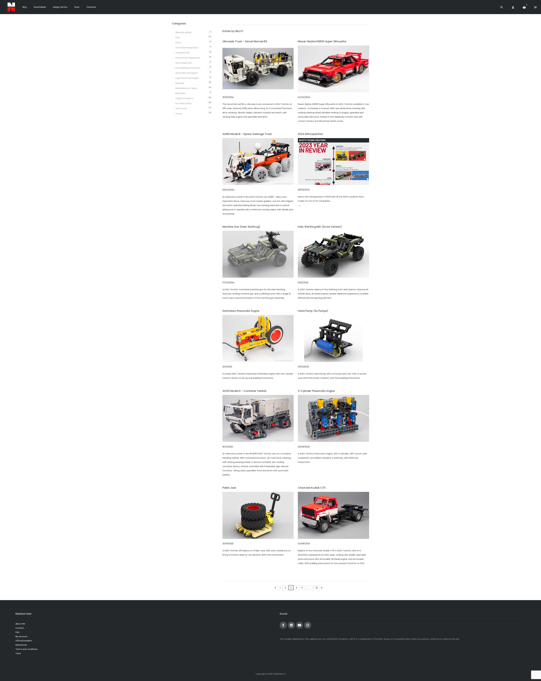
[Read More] (299, 206)
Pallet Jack (229, 487)
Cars (177, 37)
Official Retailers (23, 640)
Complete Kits (182, 52)
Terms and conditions (26, 649)
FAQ (17, 632)
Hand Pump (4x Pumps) (313, 311)
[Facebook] (283, 625)
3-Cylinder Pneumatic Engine (316, 391)
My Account (21, 636)
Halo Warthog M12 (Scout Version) (320, 226)
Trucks (178, 113)
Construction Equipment (187, 57)
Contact (19, 628)
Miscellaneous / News (186, 88)
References (21, 645)
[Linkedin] (291, 625)
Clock (178, 42)
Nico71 (239, 31)
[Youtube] (299, 625)
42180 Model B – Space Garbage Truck (247, 134)
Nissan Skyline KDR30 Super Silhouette (322, 41)
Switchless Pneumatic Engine (240, 311)
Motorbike (180, 93)
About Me (20, 623)
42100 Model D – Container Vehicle (244, 391)
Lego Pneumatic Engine (187, 78)
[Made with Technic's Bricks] (11, 7)
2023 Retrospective (310, 134)
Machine (179, 83)
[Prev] (275, 588)
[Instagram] (307, 625)
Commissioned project (186, 47)
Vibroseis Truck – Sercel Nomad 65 (244, 41)
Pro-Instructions (183, 103)
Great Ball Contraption (186, 73)
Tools (18, 653)
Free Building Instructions (187, 68)
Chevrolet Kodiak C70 (311, 487)
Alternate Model (183, 32)
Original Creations (184, 98)
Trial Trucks (181, 108)
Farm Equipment (183, 62)
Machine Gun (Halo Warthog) (241, 226)
